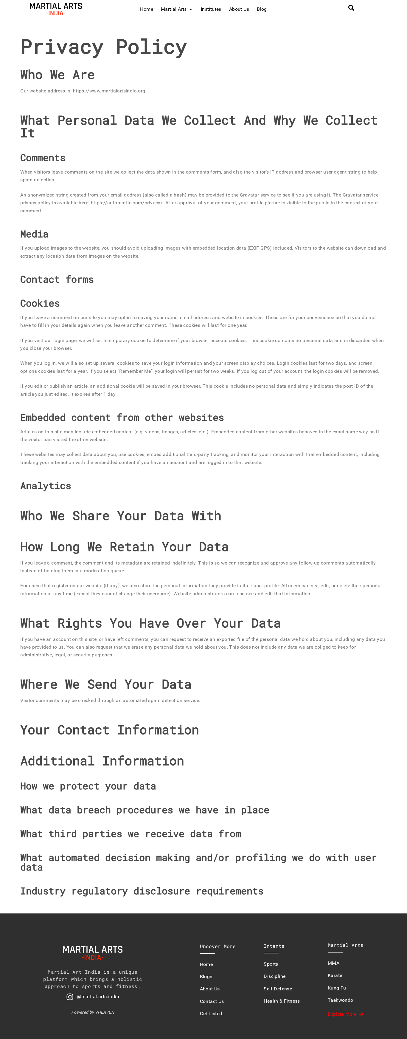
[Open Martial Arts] (190, 9)
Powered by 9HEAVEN (92, 1012)
